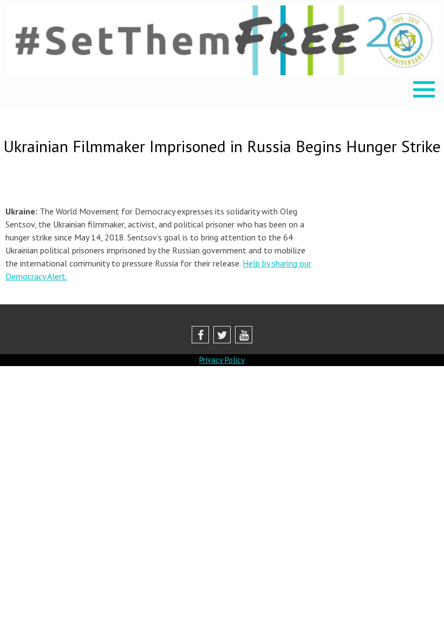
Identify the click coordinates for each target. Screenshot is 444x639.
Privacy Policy (222, 360)
